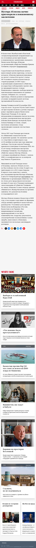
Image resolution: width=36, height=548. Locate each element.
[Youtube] (24, 228)
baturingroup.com (17, 546)
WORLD (22, 5)
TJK (10, 5)
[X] (6, 228)
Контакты (4, 542)
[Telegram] (18, 228)
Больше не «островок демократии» (10, 505)
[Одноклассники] (12, 228)
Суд (16, 21)
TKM (14, 5)
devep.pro (31, 546)
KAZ (2, 5)
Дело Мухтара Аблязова (12, 23)
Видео (18, 8)
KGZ (6, 5)
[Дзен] (15, 228)
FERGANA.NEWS (18, 2)
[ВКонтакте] (9, 228)
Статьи (11, 8)
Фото (23, 8)
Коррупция (21, 21)
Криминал (27, 21)
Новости (4, 8)
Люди (13, 21)
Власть (3, 23)
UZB (18, 5)
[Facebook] (21, 228)
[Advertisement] (18, 251)
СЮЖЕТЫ (30, 8)
